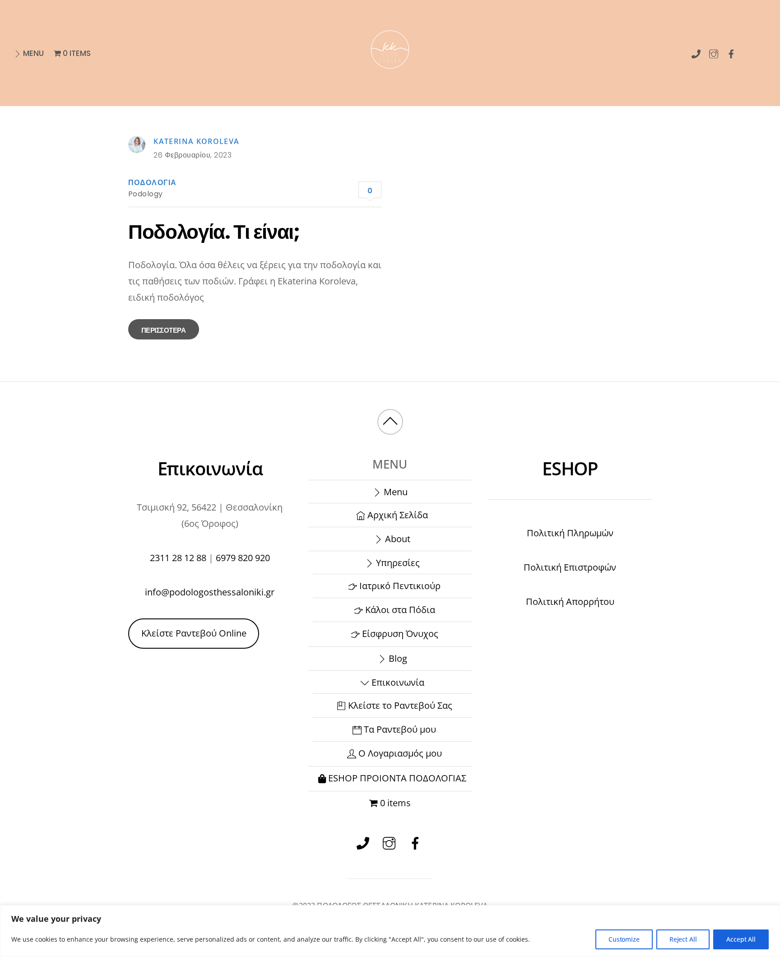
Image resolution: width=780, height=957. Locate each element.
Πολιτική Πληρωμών (570, 533)
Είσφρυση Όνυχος (399, 633)
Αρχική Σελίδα (396, 515)
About (396, 539)
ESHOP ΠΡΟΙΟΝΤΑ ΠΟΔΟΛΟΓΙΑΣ (396, 778)
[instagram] (713, 52)
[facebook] (731, 52)
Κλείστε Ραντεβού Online (193, 633)
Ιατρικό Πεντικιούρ (399, 586)
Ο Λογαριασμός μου (399, 753)
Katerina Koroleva (196, 141)
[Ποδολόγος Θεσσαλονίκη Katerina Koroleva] (390, 79)
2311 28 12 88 (178, 558)
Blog (396, 658)
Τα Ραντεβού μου (399, 729)
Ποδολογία (152, 182)
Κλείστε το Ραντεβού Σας (399, 705)
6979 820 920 (243, 558)
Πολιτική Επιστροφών (570, 567)
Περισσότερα (163, 330)
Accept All (741, 939)
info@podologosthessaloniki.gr (209, 592)
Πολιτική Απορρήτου (570, 601)
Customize (624, 939)
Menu (32, 53)
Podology (145, 194)
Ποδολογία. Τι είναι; (214, 232)
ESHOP (570, 468)
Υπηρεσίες (397, 563)
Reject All (683, 939)
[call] (696, 52)
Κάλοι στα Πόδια (399, 610)
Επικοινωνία (396, 682)
